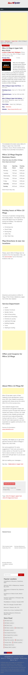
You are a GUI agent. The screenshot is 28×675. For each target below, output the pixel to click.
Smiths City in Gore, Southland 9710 (13, 610)
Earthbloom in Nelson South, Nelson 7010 (13, 594)
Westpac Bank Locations (10, 647)
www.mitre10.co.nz (7, 429)
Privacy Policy (23, 658)
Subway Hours (19, 640)
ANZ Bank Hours (8, 620)
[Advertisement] (14, 26)
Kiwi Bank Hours (19, 627)
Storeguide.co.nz (9, 656)
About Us (3, 658)
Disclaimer (16, 658)
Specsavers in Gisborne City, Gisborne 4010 (14, 590)
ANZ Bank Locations (9, 623)
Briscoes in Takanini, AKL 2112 (11, 607)
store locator (8, 256)
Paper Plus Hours (8, 637)
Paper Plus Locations (9, 640)
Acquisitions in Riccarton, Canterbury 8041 (13, 582)
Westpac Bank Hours (9, 644)
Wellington (7, 41)
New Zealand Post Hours (10, 632)
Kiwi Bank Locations (9, 630)
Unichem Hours (8, 642)
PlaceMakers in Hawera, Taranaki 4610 (14, 602)
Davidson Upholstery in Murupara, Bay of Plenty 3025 (14, 598)
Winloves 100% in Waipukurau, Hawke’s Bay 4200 (14, 586)
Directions (8, 106)
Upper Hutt (14, 41)
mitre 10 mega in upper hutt (14, 496)
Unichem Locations (18, 642)
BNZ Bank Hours (8, 625)
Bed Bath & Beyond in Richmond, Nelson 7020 (12, 613)
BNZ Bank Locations (9, 627)
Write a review (6, 60)
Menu (2, 9)
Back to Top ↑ (14, 660)
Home (2, 41)
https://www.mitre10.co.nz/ (15, 109)
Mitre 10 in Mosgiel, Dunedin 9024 (12, 604)
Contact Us (10, 658)
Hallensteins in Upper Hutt (15, 464)
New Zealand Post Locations (11, 635)
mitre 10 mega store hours (10, 498)
